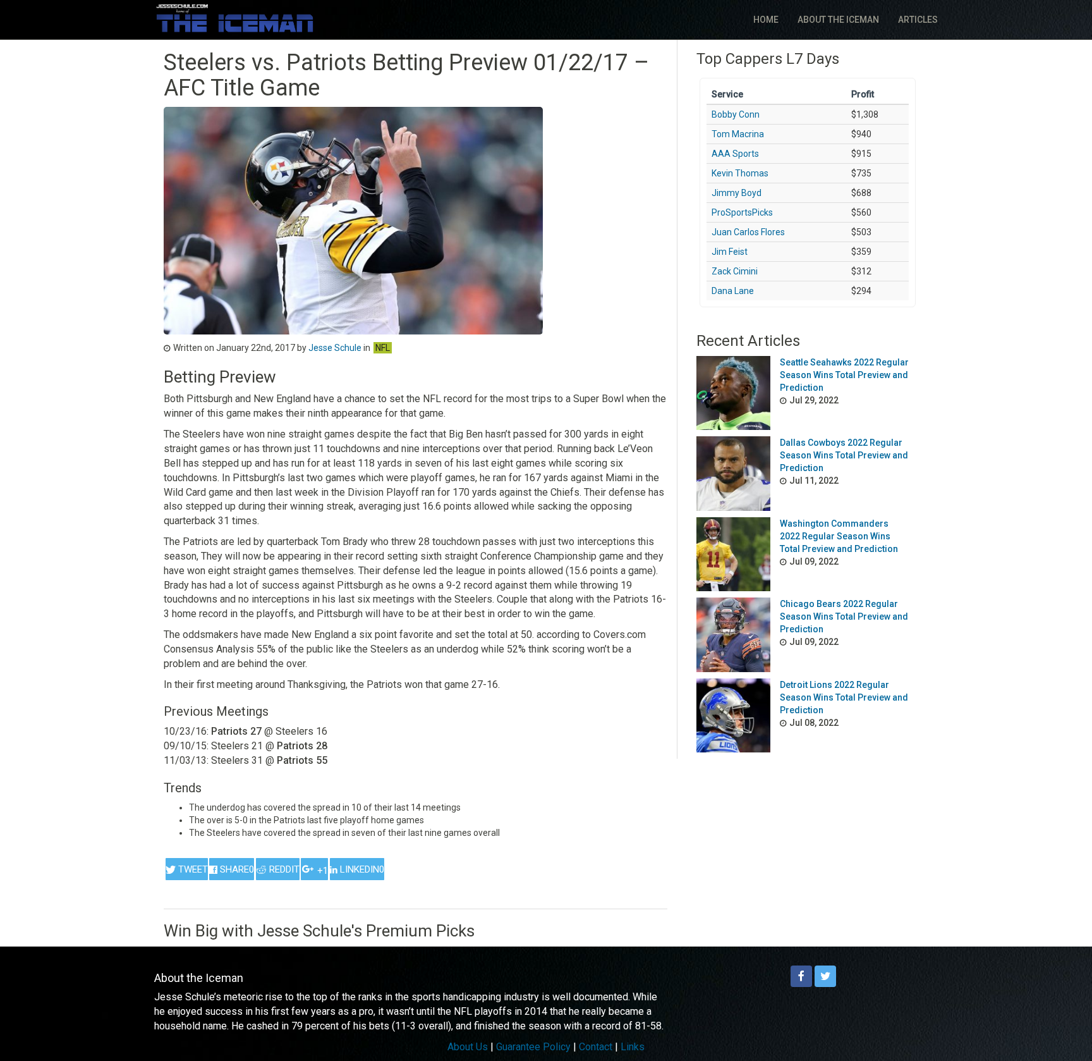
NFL (382, 348)
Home (766, 20)
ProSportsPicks (742, 212)
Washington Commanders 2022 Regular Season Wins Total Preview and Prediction (839, 536)
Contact (595, 1047)
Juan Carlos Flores (748, 232)
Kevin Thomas (740, 173)
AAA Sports (735, 154)
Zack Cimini (735, 271)
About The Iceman (838, 20)
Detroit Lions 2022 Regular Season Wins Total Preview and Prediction (844, 697)
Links (633, 1047)
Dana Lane (733, 291)
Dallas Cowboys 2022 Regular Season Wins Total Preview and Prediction (844, 455)
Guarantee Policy (533, 1047)
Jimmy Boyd (736, 193)
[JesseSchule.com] (234, 18)
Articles (918, 20)
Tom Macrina (738, 134)
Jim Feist (730, 252)
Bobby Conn (736, 114)
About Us (467, 1047)
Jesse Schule (334, 348)
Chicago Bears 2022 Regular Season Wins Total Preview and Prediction (844, 616)
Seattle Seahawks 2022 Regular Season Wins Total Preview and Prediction (844, 375)
